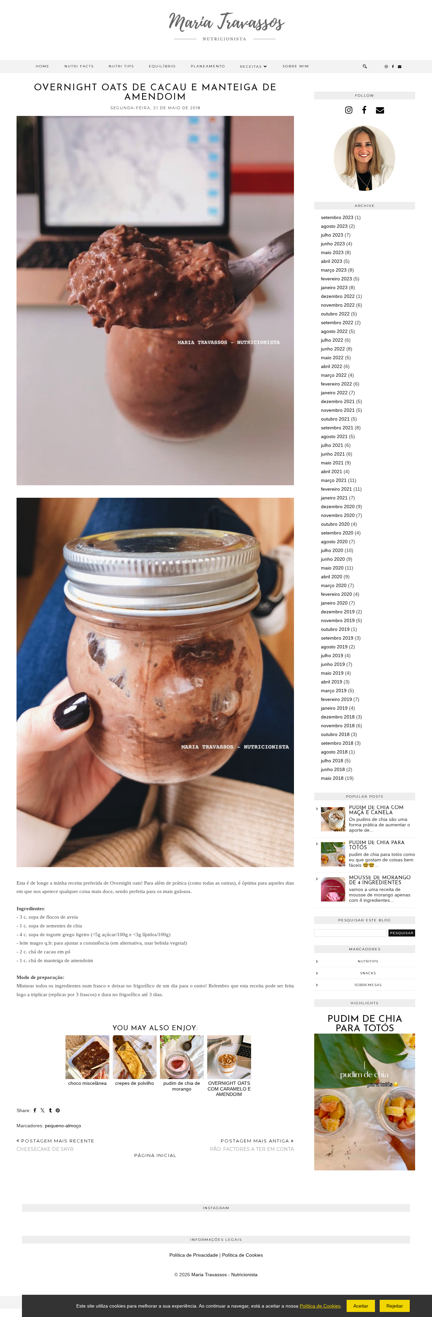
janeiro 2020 (334, 603)
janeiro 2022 (334, 392)
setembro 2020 (337, 532)
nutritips (368, 961)
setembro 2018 (337, 743)
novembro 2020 (338, 515)
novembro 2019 (338, 620)
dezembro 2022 (338, 296)
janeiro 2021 (334, 497)
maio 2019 (332, 673)
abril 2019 (331, 681)
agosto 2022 (334, 331)
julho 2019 (332, 655)
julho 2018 (332, 760)
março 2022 (334, 375)
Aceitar (360, 1306)
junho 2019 (333, 664)
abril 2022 (331, 366)
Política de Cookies (242, 1255)
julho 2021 (332, 445)
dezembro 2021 (338, 401)
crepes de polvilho (134, 1083)
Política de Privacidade (193, 1255)
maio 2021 (332, 462)
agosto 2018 (334, 752)
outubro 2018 (335, 734)
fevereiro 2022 (336, 384)
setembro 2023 (337, 217)
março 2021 (334, 480)
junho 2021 (333, 454)
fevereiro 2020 (336, 594)
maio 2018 (332, 778)
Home (43, 66)
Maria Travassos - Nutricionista (224, 1274)
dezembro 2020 (338, 506)
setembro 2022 (337, 322)
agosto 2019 (334, 646)
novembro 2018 (338, 725)
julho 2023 (332, 235)
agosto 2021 (334, 436)
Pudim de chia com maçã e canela (376, 810)
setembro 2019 (337, 638)
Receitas (251, 66)
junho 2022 (333, 348)
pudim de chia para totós (364, 1024)
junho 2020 (333, 559)
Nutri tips (121, 66)
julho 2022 (332, 340)
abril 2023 (331, 261)
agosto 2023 (334, 226)
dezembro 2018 (338, 716)
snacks (368, 973)
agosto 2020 (334, 541)
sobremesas (368, 985)
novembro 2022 (338, 305)
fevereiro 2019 (336, 699)
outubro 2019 (335, 629)
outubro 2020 (335, 524)
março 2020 (334, 585)
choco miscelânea (87, 1083)
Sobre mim (295, 66)
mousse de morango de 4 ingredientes (380, 881)
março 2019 (334, 690)
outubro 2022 (335, 313)
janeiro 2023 (334, 287)
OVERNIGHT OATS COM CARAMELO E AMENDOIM (229, 1088)
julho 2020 (332, 550)
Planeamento (208, 66)
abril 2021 (331, 471)
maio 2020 (332, 568)
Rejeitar (394, 1306)
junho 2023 (333, 243)
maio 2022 (332, 357)
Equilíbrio (162, 66)
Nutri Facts (79, 66)
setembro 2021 (337, 427)
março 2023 (334, 270)
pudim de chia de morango (181, 1086)
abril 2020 (331, 576)
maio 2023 (332, 252)
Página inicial (155, 1155)
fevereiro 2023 (336, 278)
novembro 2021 (338, 410)
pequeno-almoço (63, 1125)
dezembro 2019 (338, 611)
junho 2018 (333, 769)
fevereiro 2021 (336, 489)
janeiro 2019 (334, 708)
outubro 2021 (335, 419)
